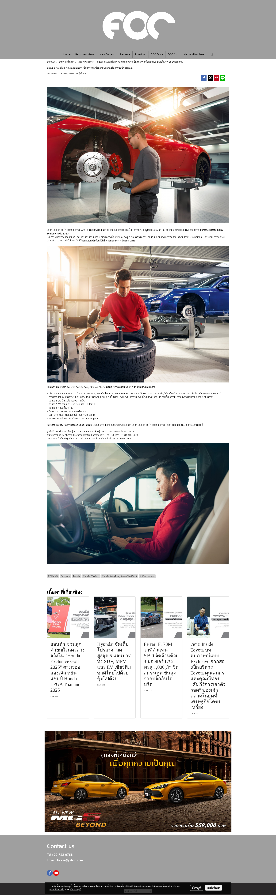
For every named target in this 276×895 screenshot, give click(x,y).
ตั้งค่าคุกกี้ (196, 887)
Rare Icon (140, 54)
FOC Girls (173, 54)
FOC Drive (157, 54)
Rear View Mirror (85, 54)
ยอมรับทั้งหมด (213, 887)
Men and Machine (194, 54)
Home (66, 54)
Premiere (125, 54)
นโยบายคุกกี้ (75, 889)
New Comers (107, 54)
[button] (211, 54)
